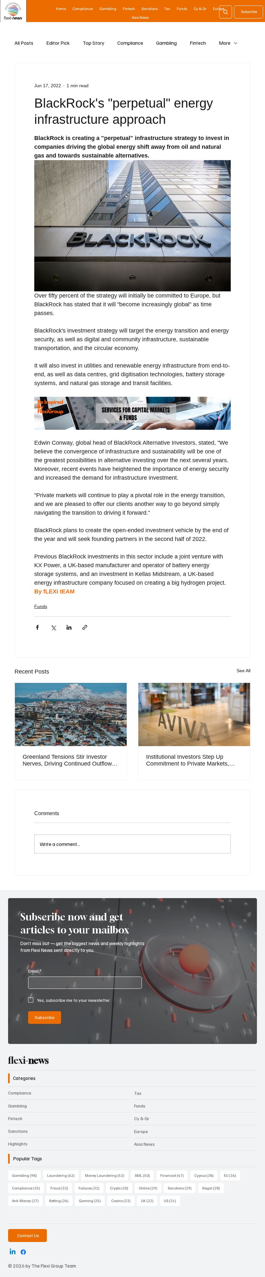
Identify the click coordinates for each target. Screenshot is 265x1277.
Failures (91, 1187)
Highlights (17, 1143)
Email (34, 971)
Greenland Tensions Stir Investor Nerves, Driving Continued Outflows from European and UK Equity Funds (70, 760)
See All (243, 670)
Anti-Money (27, 1200)
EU (232, 1175)
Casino (122, 1200)
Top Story (93, 43)
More (224, 43)
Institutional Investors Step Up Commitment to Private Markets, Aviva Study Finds (187, 760)
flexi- (28, 1060)
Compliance (130, 43)
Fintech (198, 43)
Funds (40, 606)
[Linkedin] (12, 1252)
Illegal (213, 1187)
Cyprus (205, 1175)
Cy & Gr (141, 1118)
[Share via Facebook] (37, 627)
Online (150, 1187)
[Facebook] (23, 1252)
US (172, 1200)
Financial (174, 1175)
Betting (60, 1200)
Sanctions (18, 1131)
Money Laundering (106, 1175)
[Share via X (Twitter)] (53, 627)
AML (144, 1175)
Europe (141, 1131)
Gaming (92, 1200)
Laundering (63, 1175)
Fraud (61, 1187)
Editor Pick (58, 43)
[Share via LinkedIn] (69, 627)
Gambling (166, 43)
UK (149, 1200)
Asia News (144, 1144)
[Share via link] (85, 627)
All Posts (24, 43)
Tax (138, 1093)
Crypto (121, 1187)
